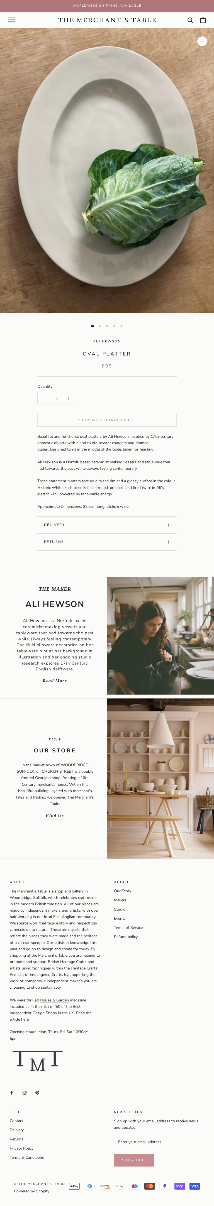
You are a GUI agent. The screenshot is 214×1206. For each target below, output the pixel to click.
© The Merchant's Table (40, 1184)
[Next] (114, 319)
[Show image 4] (114, 326)
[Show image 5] (121, 326)
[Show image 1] (92, 326)
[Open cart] (203, 20)
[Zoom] (202, 41)
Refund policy (126, 936)
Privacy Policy (21, 1148)
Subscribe (134, 1160)
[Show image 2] (99, 326)
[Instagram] (24, 1092)
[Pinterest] (37, 1092)
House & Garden (54, 1000)
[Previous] (99, 319)
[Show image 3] (107, 326)
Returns (54, 541)
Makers (120, 900)
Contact (16, 1120)
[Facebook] (12, 1092)
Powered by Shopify (31, 1191)
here (25, 1019)
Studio (119, 909)
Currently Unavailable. (107, 420)
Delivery (54, 525)
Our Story (122, 891)
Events (120, 918)
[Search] (190, 20)
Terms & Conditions (27, 1157)
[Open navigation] (11, 20)
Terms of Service (128, 927)
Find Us (55, 815)
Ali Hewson (107, 341)
